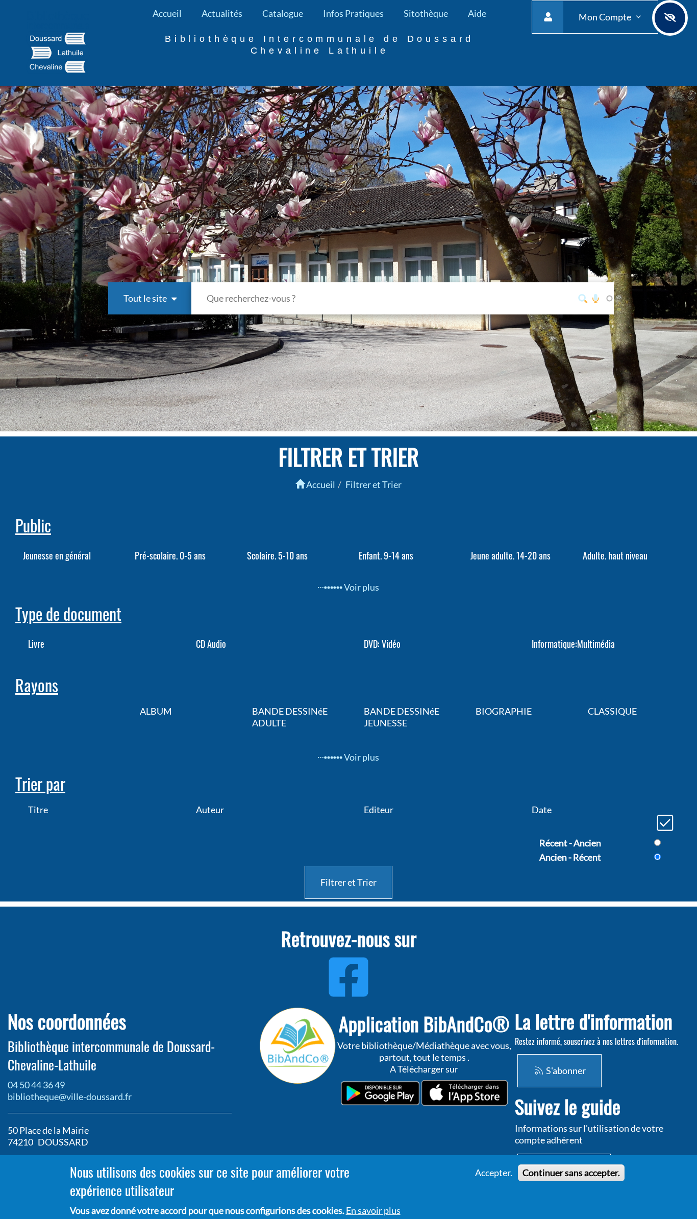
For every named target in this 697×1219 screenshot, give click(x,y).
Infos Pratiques (353, 13)
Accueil (167, 13)
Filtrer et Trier (373, 484)
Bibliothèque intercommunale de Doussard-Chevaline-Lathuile (111, 1055)
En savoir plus (373, 1210)
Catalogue (282, 13)
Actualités (222, 13)
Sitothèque (426, 13)
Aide (477, 13)
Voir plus (360, 587)
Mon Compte (606, 16)
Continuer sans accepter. (571, 1172)
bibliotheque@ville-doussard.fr (70, 1096)
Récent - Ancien (570, 842)
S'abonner (565, 1070)
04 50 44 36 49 (36, 1084)
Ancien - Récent (570, 857)
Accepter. (493, 1172)
